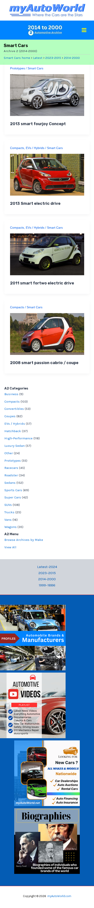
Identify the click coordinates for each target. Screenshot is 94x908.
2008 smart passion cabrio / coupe (44, 362)
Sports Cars (13, 490)
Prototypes (17, 68)
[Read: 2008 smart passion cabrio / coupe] (47, 333)
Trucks (9, 512)
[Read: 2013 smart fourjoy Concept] (47, 94)
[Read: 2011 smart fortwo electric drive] (47, 254)
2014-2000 (72, 58)
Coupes (10, 416)
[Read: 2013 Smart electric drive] (47, 174)
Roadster (11, 475)
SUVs (8, 505)
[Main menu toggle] (84, 30)
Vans (8, 520)
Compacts (17, 148)
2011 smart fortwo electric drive (42, 283)
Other (8, 453)
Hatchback (12, 431)
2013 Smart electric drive (35, 203)
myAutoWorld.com (59, 896)
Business (11, 394)
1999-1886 (47, 585)
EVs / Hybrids (35, 148)
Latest (37, 58)
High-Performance (18, 438)
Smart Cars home (17, 58)
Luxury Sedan (14, 446)
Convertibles (14, 409)
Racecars (11, 468)
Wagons (10, 527)
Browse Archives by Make (23, 540)
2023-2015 (53, 58)
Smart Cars (35, 68)
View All (10, 547)
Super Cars (12, 497)
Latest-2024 (47, 566)
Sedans (10, 483)
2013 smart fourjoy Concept (38, 123)
